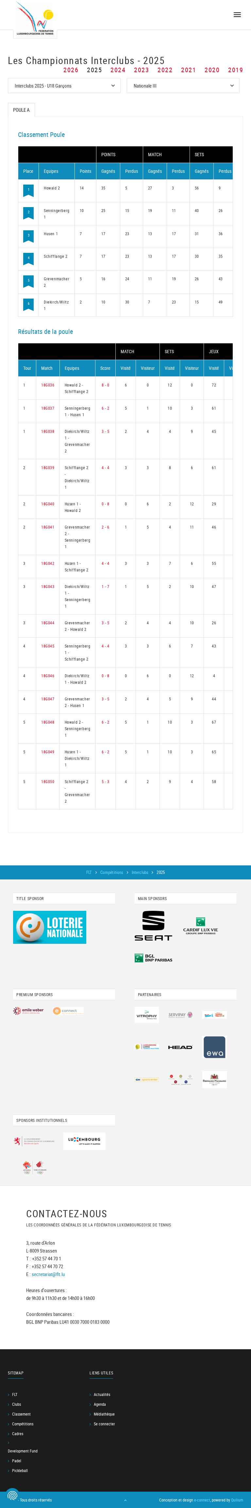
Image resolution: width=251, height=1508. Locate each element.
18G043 (48, 586)
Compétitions (112, 872)
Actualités (102, 1394)
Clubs (16, 1404)
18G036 (48, 384)
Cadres (17, 1433)
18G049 (48, 751)
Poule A (21, 110)
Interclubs (140, 872)
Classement (21, 1414)
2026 (70, 69)
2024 (118, 69)
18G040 (48, 503)
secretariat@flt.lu (48, 1274)
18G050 (48, 781)
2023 (141, 69)
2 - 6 (105, 527)
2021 (188, 69)
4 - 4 (105, 467)
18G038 (48, 431)
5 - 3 (105, 781)
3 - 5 (105, 431)
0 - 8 (105, 503)
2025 (94, 69)
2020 (212, 69)
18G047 (48, 698)
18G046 (48, 675)
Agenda (100, 1404)
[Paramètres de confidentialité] (12, 1495)
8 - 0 (105, 384)
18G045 (48, 645)
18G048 (48, 722)
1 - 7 (105, 586)
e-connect (202, 1499)
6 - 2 (105, 408)
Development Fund (23, 1450)
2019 (235, 69)
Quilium (237, 1499)
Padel (16, 1460)
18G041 (48, 527)
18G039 (48, 467)
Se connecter (104, 1423)
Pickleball (20, 1470)
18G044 (48, 622)
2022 (165, 69)
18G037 (48, 408)
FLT (89, 872)
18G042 (48, 563)
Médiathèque (104, 1414)
